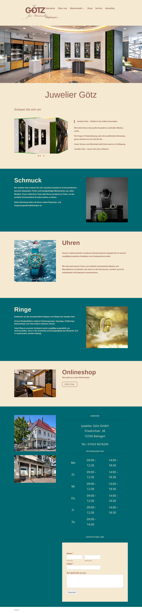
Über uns (62, 9)
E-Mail (70, 564)
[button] (16, 134)
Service (98, 9)
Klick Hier (70, 384)
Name (70, 553)
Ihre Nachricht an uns (76, 573)
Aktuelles (110, 9)
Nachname (88, 561)
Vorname (70, 561)
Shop (89, 9)
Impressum (51, 18)
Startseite (50, 9)
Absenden (72, 592)
